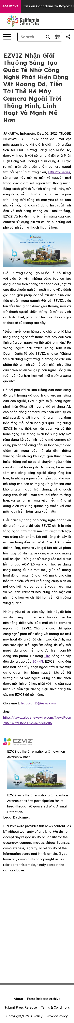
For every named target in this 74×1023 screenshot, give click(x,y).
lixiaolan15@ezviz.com (38, 703)
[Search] (47, 36)
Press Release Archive (43, 999)
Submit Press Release (20, 1007)
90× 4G (38, 661)
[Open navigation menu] (7, 37)
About (18, 999)
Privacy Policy (57, 1016)
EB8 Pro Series (59, 172)
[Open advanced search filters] (57, 36)
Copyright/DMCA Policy (24, 1016)
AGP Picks (10, 6)
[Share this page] (68, 37)
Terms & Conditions (55, 1007)
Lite (47, 656)
